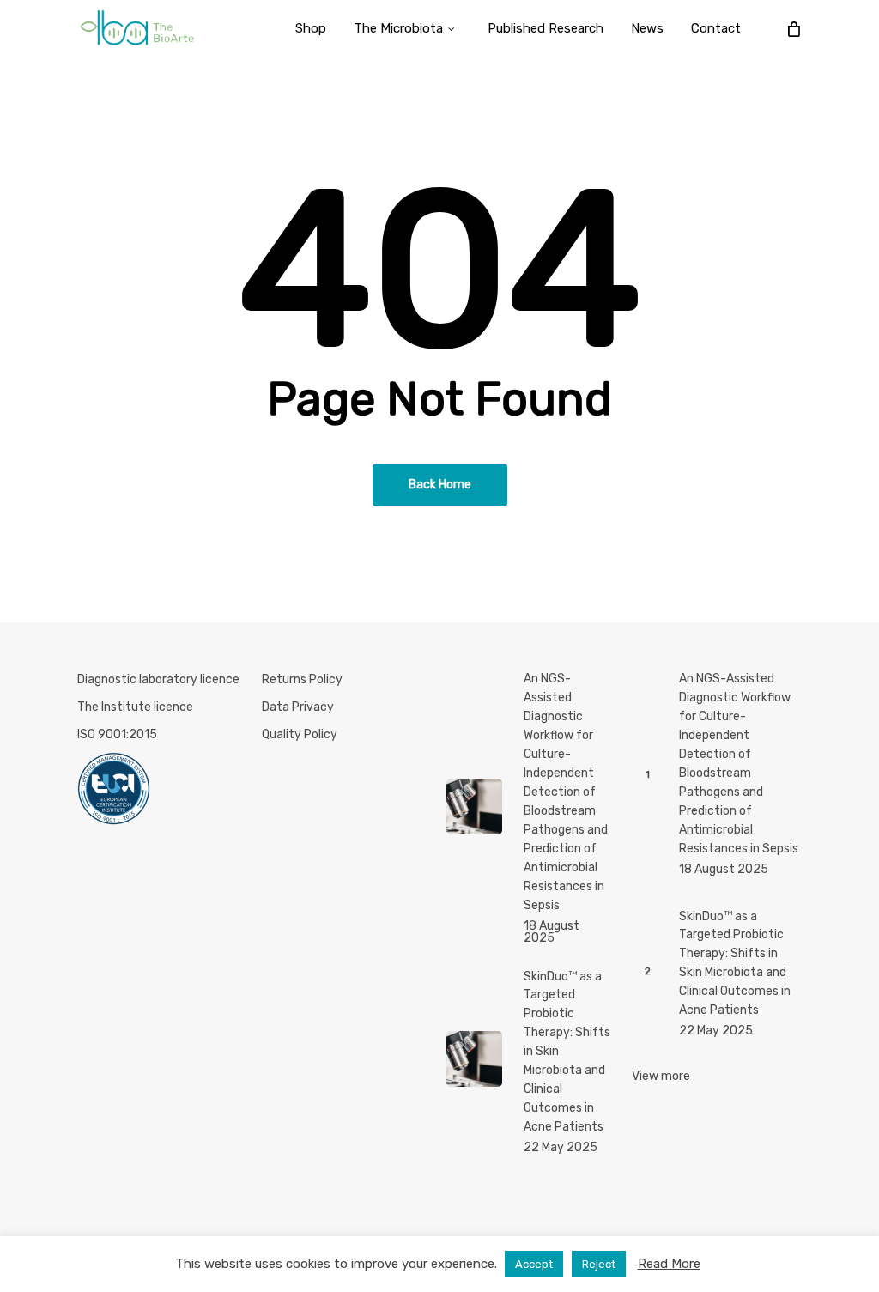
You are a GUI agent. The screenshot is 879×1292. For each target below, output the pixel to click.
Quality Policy (299, 734)
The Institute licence (135, 707)
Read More (669, 1263)
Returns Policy (302, 679)
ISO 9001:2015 (117, 734)
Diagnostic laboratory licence (158, 679)
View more (661, 1076)
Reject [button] (598, 1264)
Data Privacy (298, 707)
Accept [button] (534, 1264)
